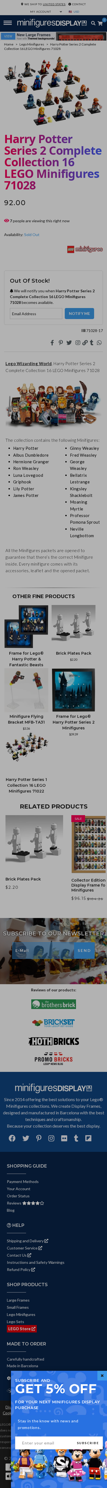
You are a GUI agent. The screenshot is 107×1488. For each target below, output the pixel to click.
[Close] (102, 1375)
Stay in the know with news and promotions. (48, 1424)
